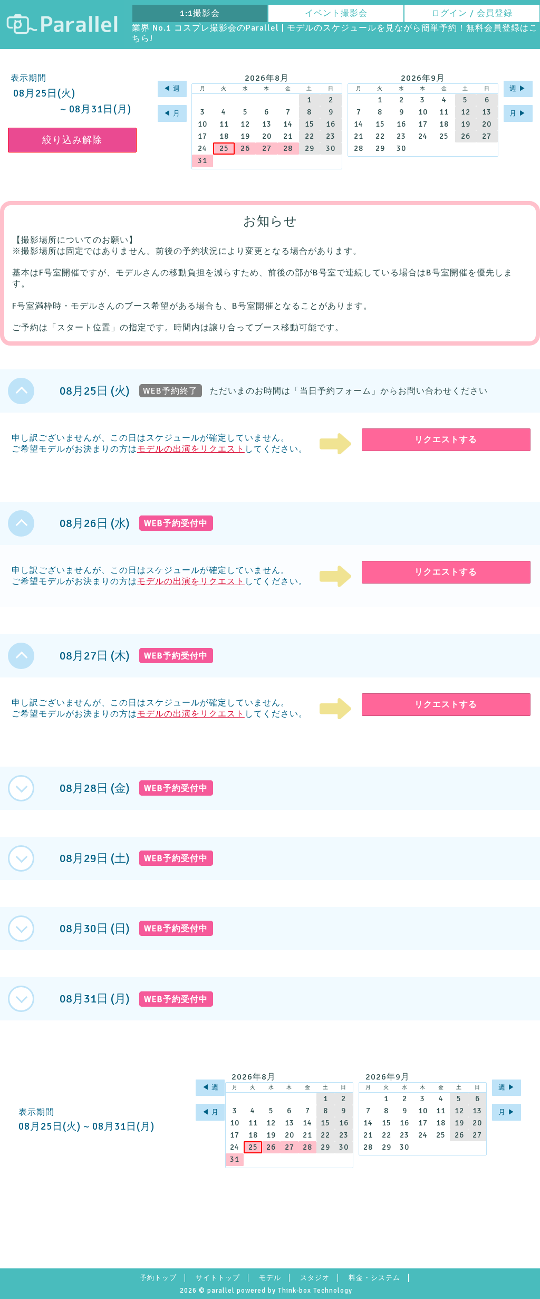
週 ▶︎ (517, 88)
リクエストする (445, 439)
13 (267, 124)
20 (267, 136)
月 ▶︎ (517, 113)
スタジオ (315, 1278)
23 (330, 136)
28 (288, 148)
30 (330, 148)
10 (202, 124)
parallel (221, 1290)
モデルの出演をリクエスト (191, 449)
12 (245, 124)
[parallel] (62, 24)
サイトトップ (218, 1278)
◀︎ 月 (171, 113)
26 (245, 148)
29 (309, 148)
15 (309, 124)
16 (330, 124)
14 (288, 124)
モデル (270, 1278)
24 (202, 148)
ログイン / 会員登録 (472, 13)
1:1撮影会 (200, 13)
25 (224, 148)
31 (202, 160)
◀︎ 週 (171, 88)
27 (267, 148)
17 (202, 136)
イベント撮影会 (336, 13)
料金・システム (374, 1278)
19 (245, 136)
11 (224, 124)
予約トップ (158, 1278)
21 (288, 136)
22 (309, 136)
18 (224, 136)
